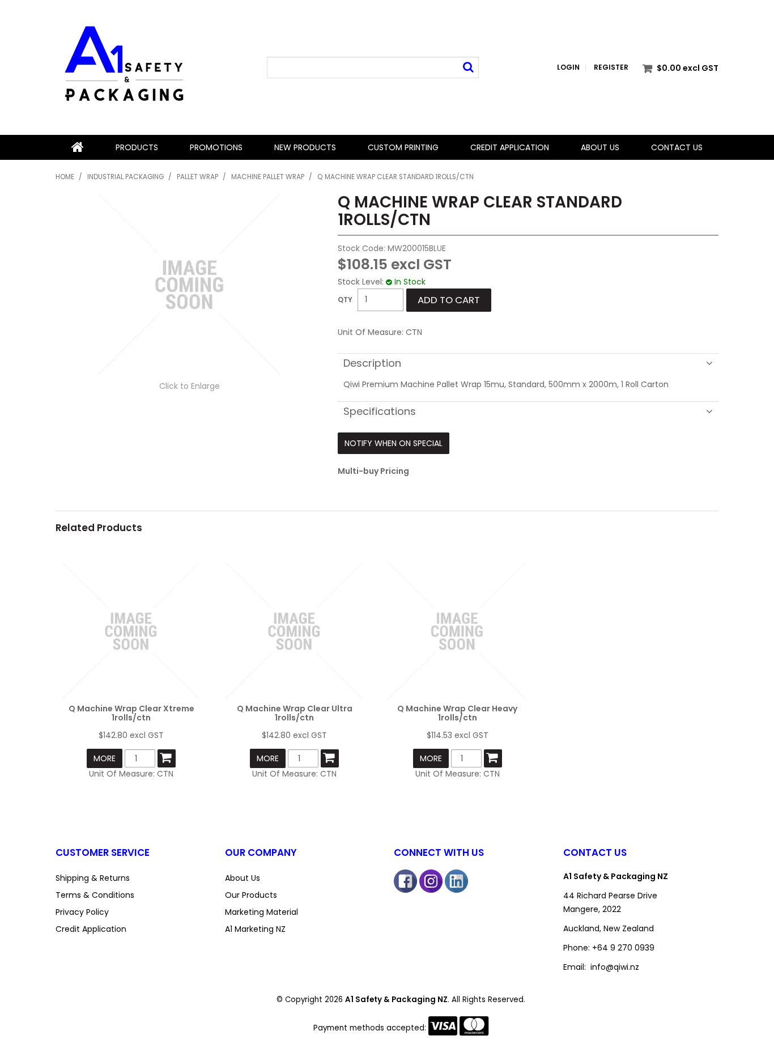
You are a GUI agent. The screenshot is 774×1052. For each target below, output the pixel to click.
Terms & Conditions (95, 895)
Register (611, 67)
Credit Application (509, 147)
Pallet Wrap (197, 176)
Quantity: (345, 300)
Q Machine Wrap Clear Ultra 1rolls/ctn (294, 713)
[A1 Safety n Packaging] (123, 67)
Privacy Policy (82, 912)
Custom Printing (403, 147)
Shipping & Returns (93, 878)
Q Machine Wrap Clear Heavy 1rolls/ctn (457, 713)
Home (78, 147)
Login (568, 67)
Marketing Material (261, 912)
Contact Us (677, 147)
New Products (305, 147)
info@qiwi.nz (614, 967)
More (104, 758)
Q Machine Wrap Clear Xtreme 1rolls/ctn (131, 713)
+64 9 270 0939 (623, 947)
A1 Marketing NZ (255, 929)
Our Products (251, 895)
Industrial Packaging (125, 176)
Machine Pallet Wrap (267, 176)
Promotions (216, 147)
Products (137, 147)
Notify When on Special (394, 443)
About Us (600, 147)
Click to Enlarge (189, 386)
